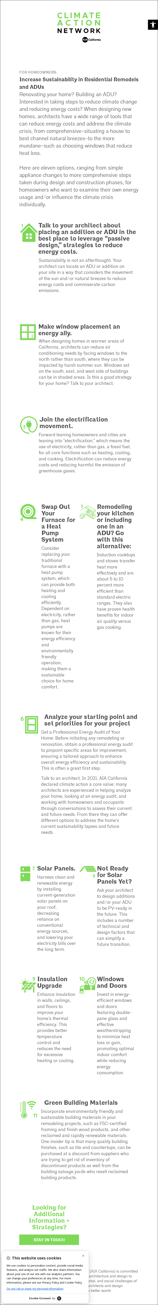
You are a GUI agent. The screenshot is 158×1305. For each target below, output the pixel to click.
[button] (153, 25)
